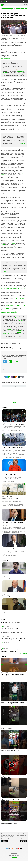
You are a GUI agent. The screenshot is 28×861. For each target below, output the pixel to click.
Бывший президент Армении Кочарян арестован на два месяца (12, 548)
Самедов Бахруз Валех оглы (9, 578)
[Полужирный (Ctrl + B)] (3, 386)
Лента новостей (9, 9)
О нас (2, 838)
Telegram (17, 316)
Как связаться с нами (12, 838)
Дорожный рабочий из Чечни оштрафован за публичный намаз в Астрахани (12, 675)
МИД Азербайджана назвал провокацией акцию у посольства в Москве (12, 447)
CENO (16, 317)
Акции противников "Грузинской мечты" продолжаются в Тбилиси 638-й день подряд (13, 423)
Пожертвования (24, 838)
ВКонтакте (19, 332)
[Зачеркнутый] (11, 386)
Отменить (14, 402)
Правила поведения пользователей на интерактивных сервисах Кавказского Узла (14, 853)
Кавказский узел (9, 49)
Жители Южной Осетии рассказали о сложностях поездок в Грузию (11, 497)
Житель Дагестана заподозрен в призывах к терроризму (12, 633)
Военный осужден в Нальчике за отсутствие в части (12, 623)
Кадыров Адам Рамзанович (9, 614)
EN (4, 1)
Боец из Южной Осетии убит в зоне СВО (11, 628)
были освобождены (5, 58)
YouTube (21, 330)
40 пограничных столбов (18, 298)
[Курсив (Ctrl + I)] (6, 386)
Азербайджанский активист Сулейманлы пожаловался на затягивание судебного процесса (12, 524)
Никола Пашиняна (13, 54)
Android (19, 320)
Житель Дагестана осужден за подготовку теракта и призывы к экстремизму (13, 644)
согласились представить (19, 143)
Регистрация (14, 398)
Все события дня (23, 653)
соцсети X (10, 329)
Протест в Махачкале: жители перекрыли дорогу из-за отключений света (13, 727)
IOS (22, 320)
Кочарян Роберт (6, 596)
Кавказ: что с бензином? (7, 8)
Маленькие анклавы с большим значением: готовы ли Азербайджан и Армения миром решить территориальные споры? (13, 307)
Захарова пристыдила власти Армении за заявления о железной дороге (12, 473)
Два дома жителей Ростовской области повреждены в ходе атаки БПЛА (11, 650)
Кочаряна (12, 243)
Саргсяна (3, 244)
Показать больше (14, 827)
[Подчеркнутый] (8, 386)
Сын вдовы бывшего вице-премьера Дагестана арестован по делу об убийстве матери (13, 639)
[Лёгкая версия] (6, 1)
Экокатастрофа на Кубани (21, 8)
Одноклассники (6, 333)
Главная (2, 9)
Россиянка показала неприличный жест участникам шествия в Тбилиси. (11, 822)
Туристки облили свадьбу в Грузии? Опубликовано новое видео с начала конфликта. (13, 751)
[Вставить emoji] (14, 386)
